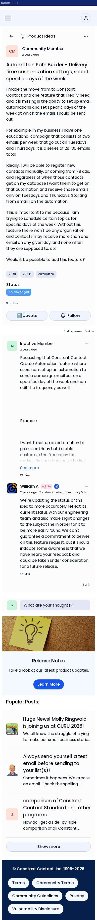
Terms (18, 883)
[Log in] (86, 18)
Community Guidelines (35, 896)
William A (29, 486)
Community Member (43, 49)
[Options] (86, 36)
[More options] (87, 344)
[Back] (11, 36)
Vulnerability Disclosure (35, 909)
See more (29, 468)
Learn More (49, 684)
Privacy (77, 896)
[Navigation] (8, 18)
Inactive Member (37, 343)
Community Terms (55, 883)
